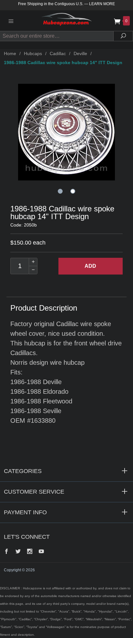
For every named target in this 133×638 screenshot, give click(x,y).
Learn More (102, 4)
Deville (80, 53)
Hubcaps (33, 53)
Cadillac (58, 53)
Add (90, 266)
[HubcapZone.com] (66, 20)
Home (10, 53)
